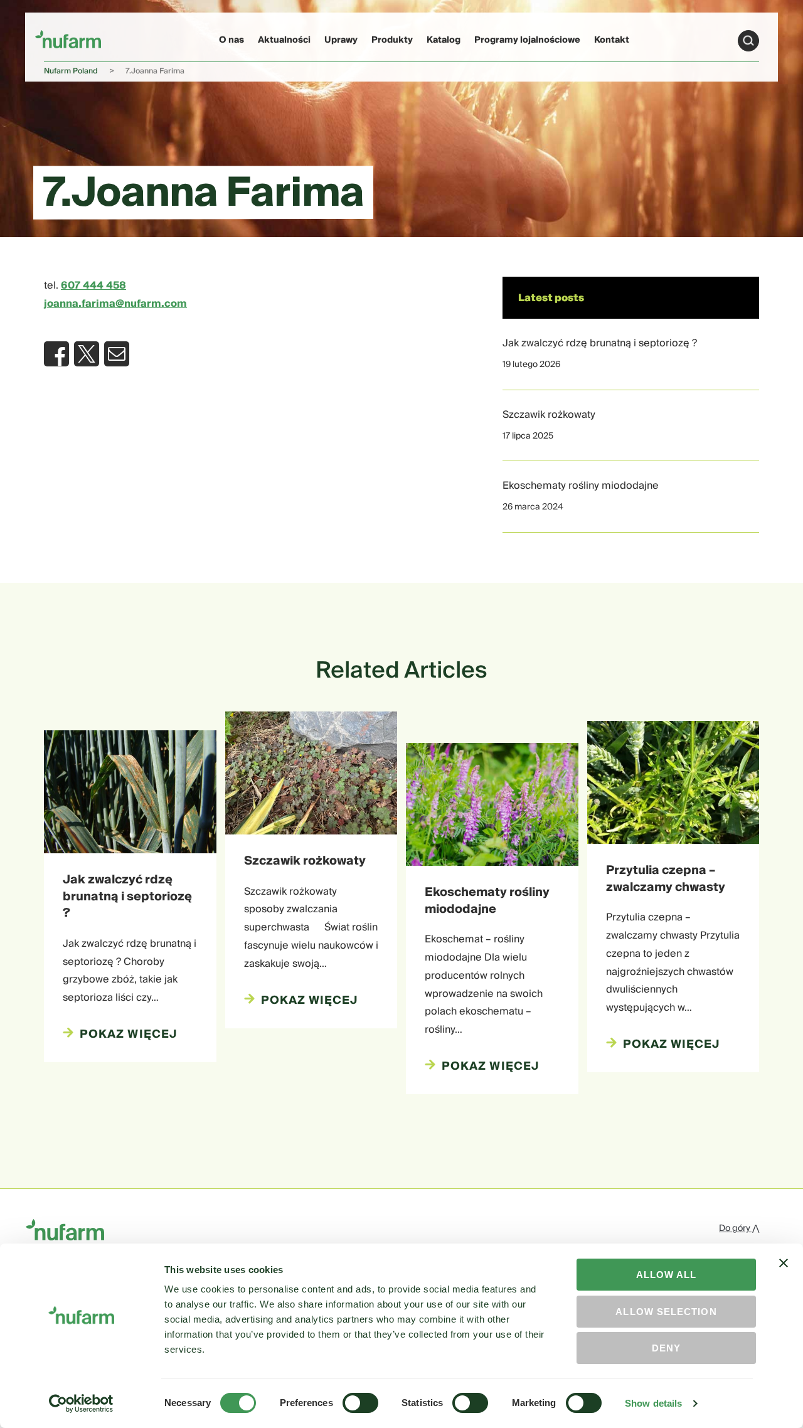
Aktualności (284, 40)
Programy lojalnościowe (527, 40)
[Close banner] (783, 1274)
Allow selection (665, 1311)
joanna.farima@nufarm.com (115, 303)
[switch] (360, 1403)
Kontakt (611, 40)
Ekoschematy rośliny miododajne (581, 485)
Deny (666, 1348)
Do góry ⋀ (739, 1228)
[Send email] (116, 353)
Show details (653, 1403)
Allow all (666, 1274)
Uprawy (341, 40)
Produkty (392, 40)
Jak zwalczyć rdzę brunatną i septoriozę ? (600, 343)
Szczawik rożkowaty (549, 415)
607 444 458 (93, 285)
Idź (748, 40)
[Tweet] (86, 353)
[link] (68, 38)
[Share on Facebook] (56, 353)
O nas (231, 40)
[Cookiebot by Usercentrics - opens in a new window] (81, 1403)
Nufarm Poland (71, 71)
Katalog (443, 40)
